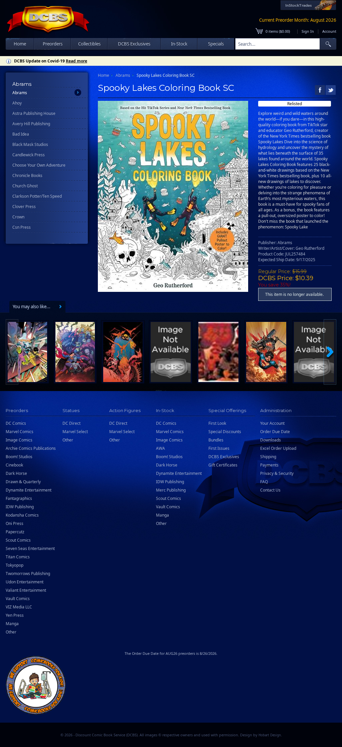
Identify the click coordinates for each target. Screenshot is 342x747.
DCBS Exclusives (223, 456)
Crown (18, 217)
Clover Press (24, 206)
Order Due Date (275, 431)
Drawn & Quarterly (23, 482)
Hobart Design (270, 735)
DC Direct (71, 423)
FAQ (264, 482)
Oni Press (14, 523)
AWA (160, 448)
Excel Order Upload (278, 448)
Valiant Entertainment (26, 590)
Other (11, 632)
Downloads (270, 440)
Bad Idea (20, 134)
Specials (216, 44)
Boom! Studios (19, 456)
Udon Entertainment (24, 582)
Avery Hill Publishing (31, 124)
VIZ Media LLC (19, 607)
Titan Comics (18, 557)
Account (329, 31)
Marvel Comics (19, 431)
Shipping (268, 456)
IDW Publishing (20, 507)
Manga (12, 623)
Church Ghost (25, 186)
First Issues (218, 448)
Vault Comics (18, 598)
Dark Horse (16, 473)
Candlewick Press (28, 155)
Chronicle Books (27, 175)
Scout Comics (18, 540)
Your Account (272, 423)
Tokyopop (14, 565)
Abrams (19, 93)
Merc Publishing (171, 490)
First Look (217, 423)
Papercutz (15, 532)
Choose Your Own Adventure (38, 165)
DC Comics (16, 423)
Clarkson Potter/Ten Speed (37, 196)
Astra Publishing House (33, 113)
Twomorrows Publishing (28, 573)
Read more (76, 61)
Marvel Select (75, 431)
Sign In (308, 31)
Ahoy (17, 103)
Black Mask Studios (30, 144)
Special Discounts (224, 431)
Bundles (215, 440)
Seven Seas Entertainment (30, 548)
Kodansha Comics (22, 515)
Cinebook (14, 465)
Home (20, 44)
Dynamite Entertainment (28, 490)
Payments (269, 465)
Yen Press (15, 615)
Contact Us (270, 490)
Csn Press (21, 227)
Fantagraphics (19, 498)
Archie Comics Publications (31, 448)
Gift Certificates (222, 465)
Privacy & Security (277, 473)
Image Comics (19, 440)
